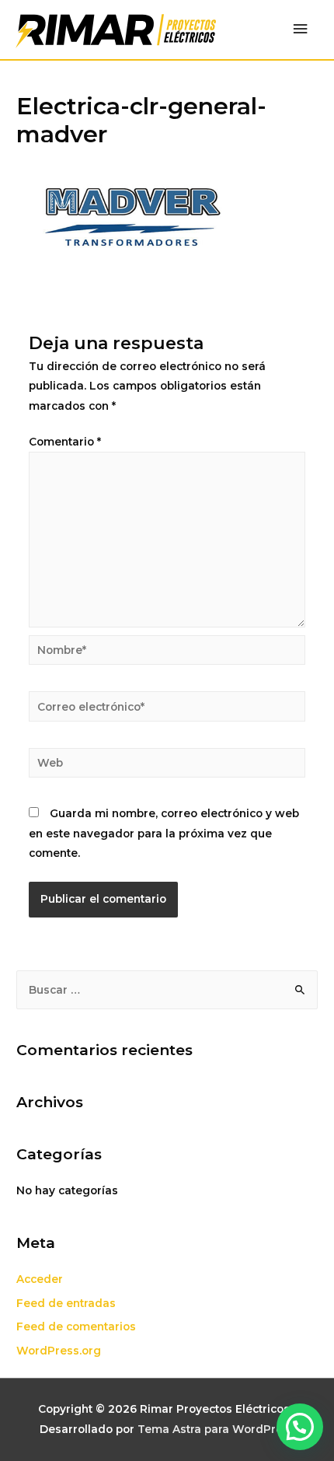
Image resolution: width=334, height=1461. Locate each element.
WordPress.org (58, 1350)
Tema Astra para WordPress (216, 1429)
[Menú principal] (300, 29)
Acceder (39, 1279)
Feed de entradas (66, 1303)
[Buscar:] (167, 990)
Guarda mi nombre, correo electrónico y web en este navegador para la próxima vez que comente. (164, 833)
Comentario (65, 441)
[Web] (167, 766)
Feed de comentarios (76, 1326)
